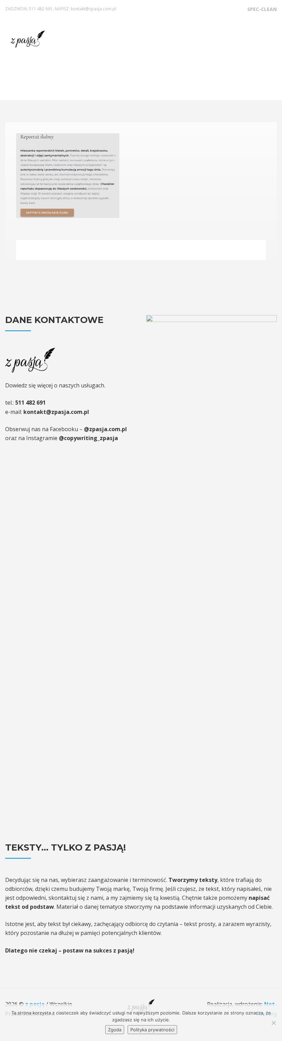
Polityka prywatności (152, 1029)
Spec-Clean (262, 9)
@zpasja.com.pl (105, 429)
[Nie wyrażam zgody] (273, 1022)
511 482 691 (41, 9)
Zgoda (114, 1029)
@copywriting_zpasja (88, 438)
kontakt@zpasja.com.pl (93, 9)
